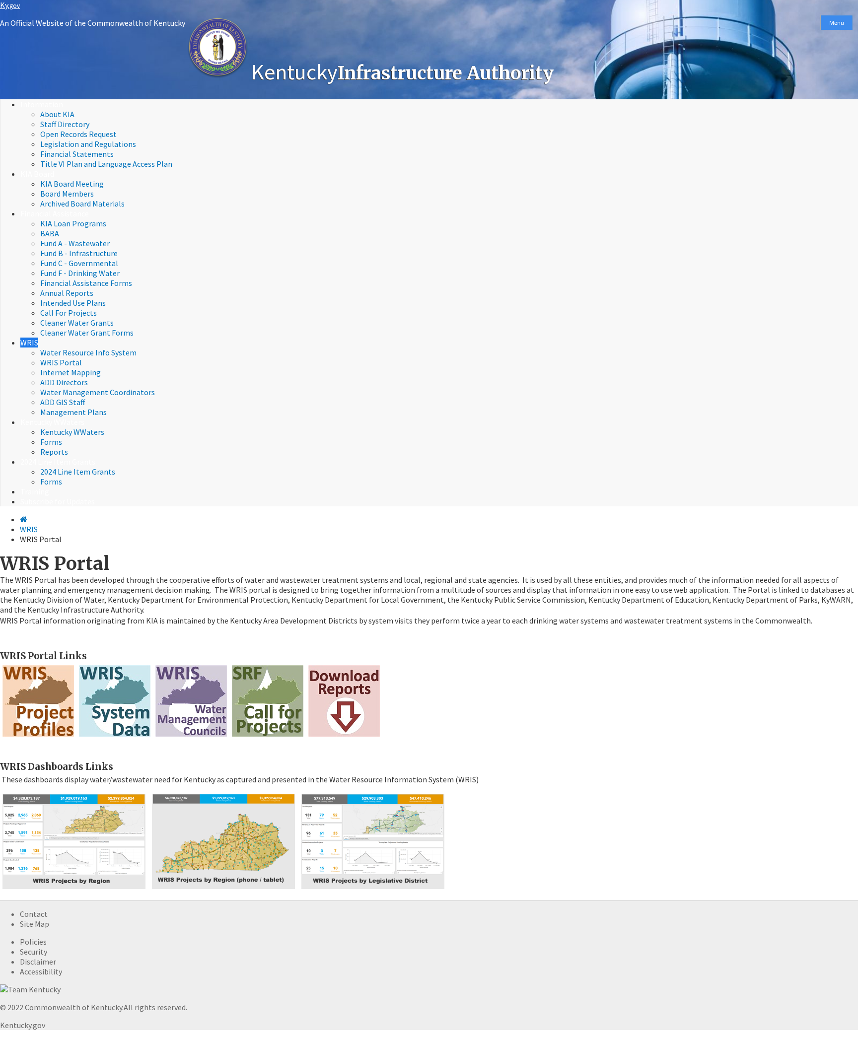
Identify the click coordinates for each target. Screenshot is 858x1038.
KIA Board (37, 174)
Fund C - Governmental (79, 263)
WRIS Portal (61, 362)
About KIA (57, 114)
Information (41, 104)
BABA (49, 233)
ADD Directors (64, 382)
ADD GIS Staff (62, 402)
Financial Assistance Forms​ (86, 283)
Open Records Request (78, 134)
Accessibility (41, 971)
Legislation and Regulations (88, 144)
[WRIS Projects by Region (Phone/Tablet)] (223, 889)
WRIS (29, 342)
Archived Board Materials (82, 203)
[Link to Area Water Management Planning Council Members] (191, 736)
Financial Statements (77, 154)
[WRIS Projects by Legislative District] (373, 889)
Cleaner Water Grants (77, 323)
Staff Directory (64, 124)
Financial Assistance (54, 213)
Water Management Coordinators (97, 392)
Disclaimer (38, 962)
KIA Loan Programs (73, 223)
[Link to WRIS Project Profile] (38, 736)
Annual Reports (66, 293)
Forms (51, 442)
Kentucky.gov (22, 1025)
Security (33, 952)
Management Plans (73, 412)
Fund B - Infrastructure (79, 253)
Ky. (10, 5)
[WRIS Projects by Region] (74, 889)
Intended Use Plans (73, 303)
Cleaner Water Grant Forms (87, 333)
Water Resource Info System (88, 352)
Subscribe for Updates (57, 501)
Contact (34, 914)
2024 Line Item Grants (57, 462)
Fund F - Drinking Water (80, 273)
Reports (54, 452)
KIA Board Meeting (72, 184)
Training (34, 491)
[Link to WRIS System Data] (114, 736)
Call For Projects (68, 313)
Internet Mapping (70, 372)
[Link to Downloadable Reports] (344, 736)
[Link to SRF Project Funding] (267, 736)
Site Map (34, 924)
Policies (33, 942)
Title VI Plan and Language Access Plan (106, 164)
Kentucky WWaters (52, 422)
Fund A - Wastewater (75, 243)
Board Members (67, 194)
